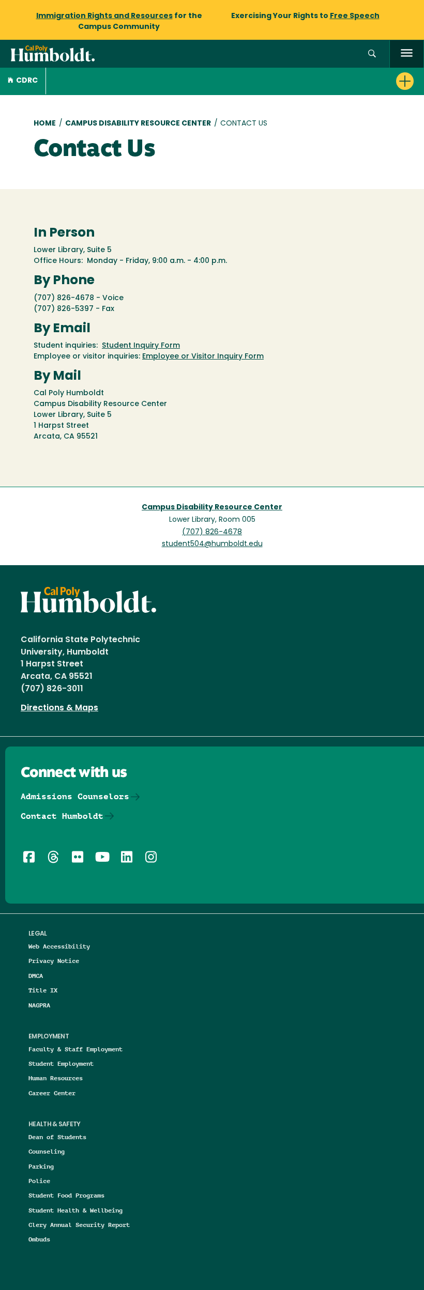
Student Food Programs (66, 1195)
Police (39, 1181)
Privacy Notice (53, 961)
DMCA (35, 976)
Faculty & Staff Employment (75, 1049)
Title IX (42, 990)
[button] (372, 54)
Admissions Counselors (75, 796)
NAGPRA (39, 1005)
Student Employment (61, 1063)
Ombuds (39, 1239)
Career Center (51, 1093)
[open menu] (406, 54)
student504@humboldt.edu (212, 544)
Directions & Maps (59, 708)
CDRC (27, 81)
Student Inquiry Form (141, 346)
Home (45, 124)
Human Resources (55, 1078)
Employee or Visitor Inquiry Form (203, 357)
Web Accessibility (59, 946)
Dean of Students (57, 1137)
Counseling (46, 1151)
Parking (41, 1166)
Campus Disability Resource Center (138, 124)
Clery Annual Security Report (79, 1225)
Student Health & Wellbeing (75, 1210)
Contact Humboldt (62, 816)
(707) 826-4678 (212, 532)
